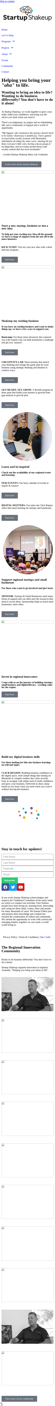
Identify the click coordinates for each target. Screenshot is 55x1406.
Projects (5, 48)
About (5, 54)
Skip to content (7, 1)
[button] (1, 1404)
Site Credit (45, 937)
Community (7, 66)
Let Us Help (7, 35)
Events (5, 60)
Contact (5, 71)
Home (4, 29)
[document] (27, 1404)
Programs (6, 41)
